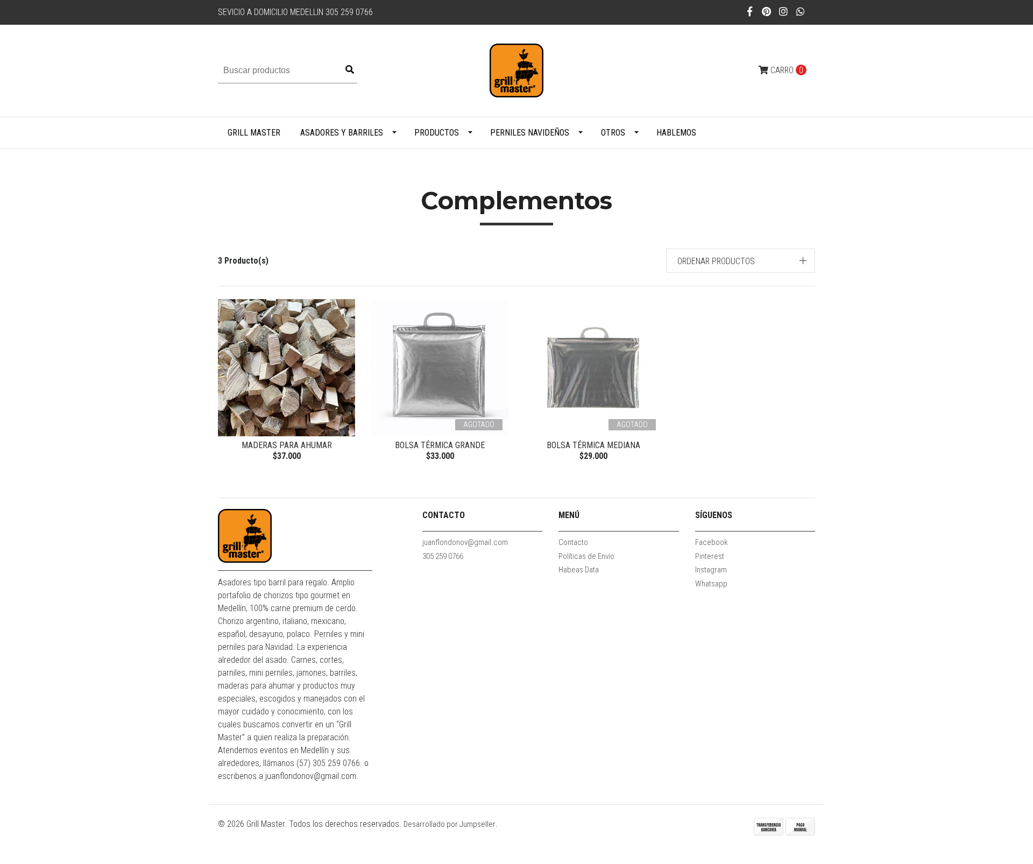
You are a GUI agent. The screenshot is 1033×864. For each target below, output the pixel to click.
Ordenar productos (716, 261)
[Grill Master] (516, 70)
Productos (436, 133)
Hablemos (676, 133)
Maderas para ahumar (287, 445)
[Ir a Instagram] (783, 11)
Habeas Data (578, 570)
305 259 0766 (442, 556)
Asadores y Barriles (341, 133)
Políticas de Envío (586, 556)
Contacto (573, 542)
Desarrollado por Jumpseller (450, 824)
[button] (741, 261)
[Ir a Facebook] (750, 11)
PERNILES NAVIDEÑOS (529, 133)
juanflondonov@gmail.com (465, 542)
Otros (613, 133)
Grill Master (254, 133)
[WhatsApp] (801, 11)
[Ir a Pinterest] (767, 11)
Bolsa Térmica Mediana (593, 445)
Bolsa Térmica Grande (440, 445)
